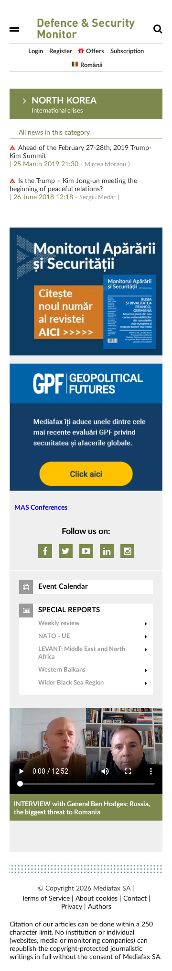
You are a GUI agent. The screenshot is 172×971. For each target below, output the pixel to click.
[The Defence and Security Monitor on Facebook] (45, 551)
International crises (57, 111)
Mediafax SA (111, 888)
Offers (95, 51)
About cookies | (98, 898)
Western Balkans (62, 670)
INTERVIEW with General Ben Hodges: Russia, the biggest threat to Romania (82, 808)
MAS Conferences (40, 507)
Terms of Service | (48, 898)
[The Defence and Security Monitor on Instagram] (127, 551)
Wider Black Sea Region (71, 683)
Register (60, 51)
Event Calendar (63, 586)
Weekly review (58, 623)
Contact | (136, 898)
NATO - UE (54, 636)
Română (91, 65)
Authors (99, 906)
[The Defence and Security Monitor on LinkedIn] (107, 551)
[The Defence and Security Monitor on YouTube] (86, 551)
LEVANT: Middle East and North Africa (81, 653)
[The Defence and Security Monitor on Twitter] (66, 551)
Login (35, 51)
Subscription (127, 51)
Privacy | (73, 906)
